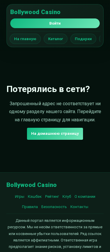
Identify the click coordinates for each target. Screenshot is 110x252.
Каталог (55, 39)
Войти (55, 23)
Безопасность (54, 207)
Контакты (79, 207)
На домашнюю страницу (55, 133)
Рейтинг (52, 196)
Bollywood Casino (35, 12)
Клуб (66, 196)
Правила (30, 207)
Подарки (83, 39)
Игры (19, 196)
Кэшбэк (35, 196)
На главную (25, 39)
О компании (85, 196)
